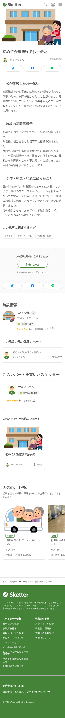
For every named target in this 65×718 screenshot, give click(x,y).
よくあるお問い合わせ (14, 647)
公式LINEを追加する (13, 666)
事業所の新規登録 (44, 633)
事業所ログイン (43, 637)
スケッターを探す (44, 624)
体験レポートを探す (13, 633)
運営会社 (7, 691)
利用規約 (19, 691)
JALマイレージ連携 (13, 637)
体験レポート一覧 (19, 581)
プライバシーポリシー (38, 691)
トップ (6, 581)
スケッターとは (11, 642)
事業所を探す (10, 628)
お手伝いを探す (11, 624)
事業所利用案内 (43, 628)
